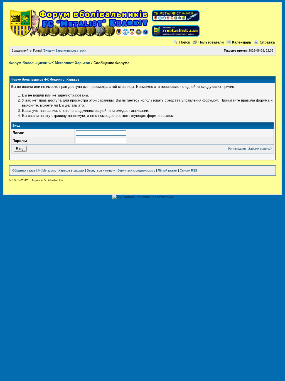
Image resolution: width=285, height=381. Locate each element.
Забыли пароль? (260, 148)
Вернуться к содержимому (136, 170)
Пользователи (211, 42)
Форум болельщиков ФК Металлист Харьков (49, 63)
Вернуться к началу (101, 170)
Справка (267, 42)
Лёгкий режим (167, 170)
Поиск (184, 42)
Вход (47, 50)
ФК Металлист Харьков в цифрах (61, 170)
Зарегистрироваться (70, 50)
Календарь (241, 42)
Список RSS (188, 170)
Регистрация (237, 148)
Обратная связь (23, 170)
